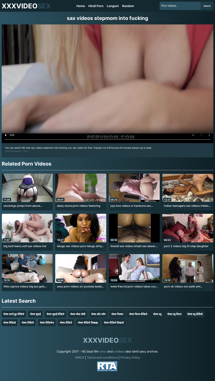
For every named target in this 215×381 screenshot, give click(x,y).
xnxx (103, 351)
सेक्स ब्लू (157, 314)
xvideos (119, 351)
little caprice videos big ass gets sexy (24, 286)
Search (207, 6)
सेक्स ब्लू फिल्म (174, 314)
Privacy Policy (130, 357)
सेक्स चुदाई (35, 314)
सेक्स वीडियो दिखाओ (114, 322)
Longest (113, 6)
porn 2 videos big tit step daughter (186, 246)
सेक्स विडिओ (9, 322)
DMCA (79, 357)
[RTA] (107, 367)
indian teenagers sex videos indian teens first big (186, 206)
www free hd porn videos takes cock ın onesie (134, 286)
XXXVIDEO (26, 6)
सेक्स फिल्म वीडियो (138, 314)
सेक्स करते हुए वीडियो (13, 314)
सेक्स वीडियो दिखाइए (88, 322)
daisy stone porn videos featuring (78, 205)
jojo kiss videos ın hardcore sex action (131, 206)
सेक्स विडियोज (47, 322)
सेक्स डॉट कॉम (98, 314)
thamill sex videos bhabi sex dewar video (133, 246)
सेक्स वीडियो (66, 322)
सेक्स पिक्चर (117, 314)
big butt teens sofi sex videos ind (25, 246)
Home (80, 6)
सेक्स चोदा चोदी (77, 314)
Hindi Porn (95, 6)
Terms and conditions (102, 357)
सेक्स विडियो (28, 322)
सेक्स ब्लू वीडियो (195, 314)
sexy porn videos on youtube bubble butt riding (80, 286)
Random (128, 6)
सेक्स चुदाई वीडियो (55, 314)
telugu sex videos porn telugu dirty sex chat (79, 246)
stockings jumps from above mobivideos (22, 206)
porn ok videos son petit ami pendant (182, 286)
